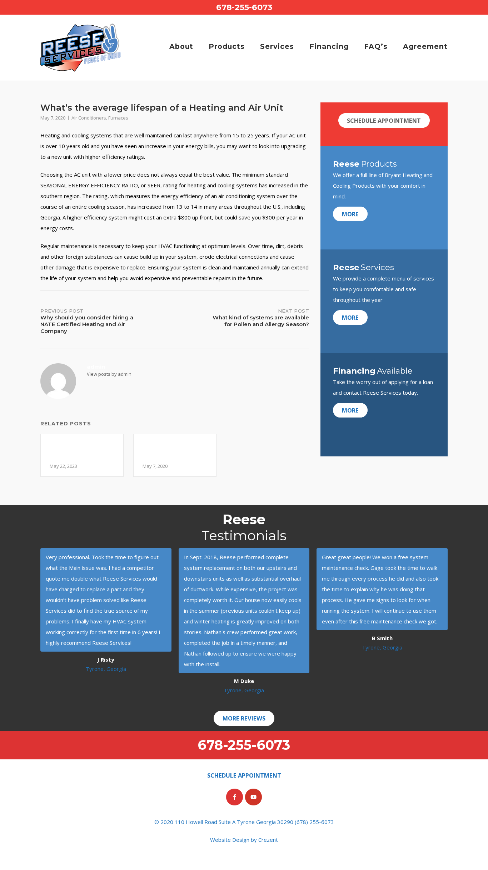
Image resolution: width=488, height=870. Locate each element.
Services (277, 46)
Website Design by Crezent (244, 839)
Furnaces (118, 118)
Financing (329, 46)
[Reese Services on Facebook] (234, 797)
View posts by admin (109, 374)
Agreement (425, 46)
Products (227, 46)
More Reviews (244, 718)
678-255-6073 (244, 7)
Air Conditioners (88, 118)
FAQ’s (376, 46)
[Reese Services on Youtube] (253, 797)
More (350, 214)
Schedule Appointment (384, 120)
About (181, 46)
